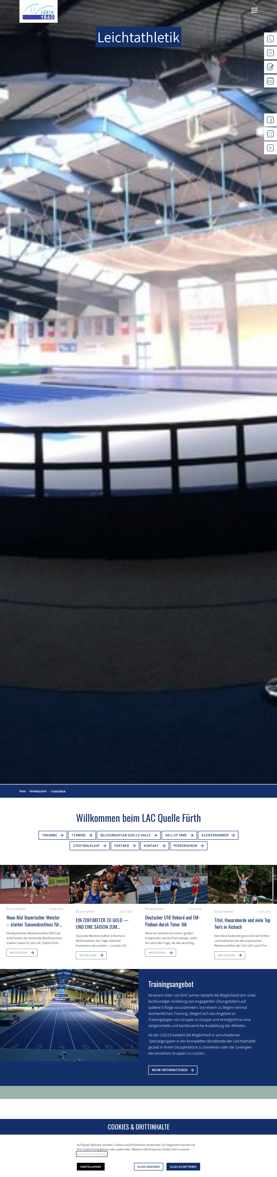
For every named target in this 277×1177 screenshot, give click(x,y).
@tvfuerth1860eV (270, 157)
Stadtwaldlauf (86, 846)
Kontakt (151, 846)
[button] (254, 10)
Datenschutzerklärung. (92, 1154)
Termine (79, 835)
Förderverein (186, 846)
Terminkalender (270, 90)
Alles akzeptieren (183, 1166)
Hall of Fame (176, 835)
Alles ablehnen (149, 1166)
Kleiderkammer (215, 835)
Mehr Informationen (169, 1070)
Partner (121, 846)
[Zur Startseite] (38, 11)
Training (49, 835)
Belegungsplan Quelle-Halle (125, 835)
